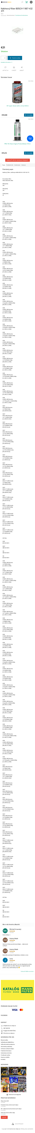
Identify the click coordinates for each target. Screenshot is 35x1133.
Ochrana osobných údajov (7, 1049)
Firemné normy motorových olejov (9, 1105)
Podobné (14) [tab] (9, 165)
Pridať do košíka (16, 58)
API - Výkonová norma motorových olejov (11, 1109)
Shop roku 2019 (5, 1101)
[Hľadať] (22, 2)
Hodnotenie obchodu (6, 1053)
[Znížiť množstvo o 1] (7, 59)
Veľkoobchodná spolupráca (8, 1044)
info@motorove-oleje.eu (9, 1026)
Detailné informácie (6, 62)
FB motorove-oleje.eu (8, 1033)
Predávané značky (5, 1055)
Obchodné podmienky (6, 1046)
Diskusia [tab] (23, 165)
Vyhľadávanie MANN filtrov (7, 1042)
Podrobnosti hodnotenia (21, 15)
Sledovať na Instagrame (15, 1094)
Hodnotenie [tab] (17, 165)
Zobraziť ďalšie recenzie (27, 971)
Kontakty (3, 1059)
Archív (4, 1117)
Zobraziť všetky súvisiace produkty (17, 160)
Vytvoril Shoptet (19, 1124)
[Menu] (31, 2)
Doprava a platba (5, 1057)
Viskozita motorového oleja (8, 1113)
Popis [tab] (3, 165)
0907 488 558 (6, 1028)
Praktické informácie (6, 1051)
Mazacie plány (4, 1040)
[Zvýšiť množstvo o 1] (7, 57)
